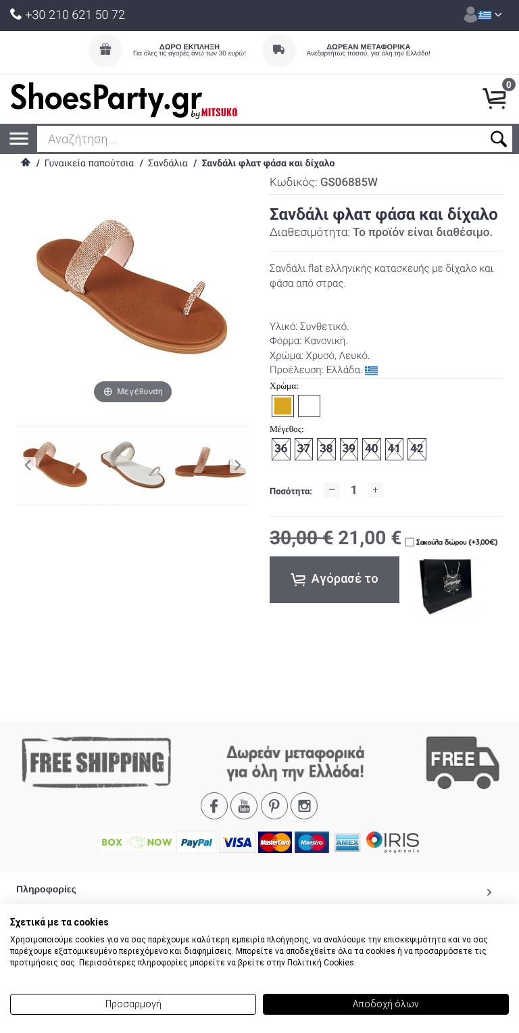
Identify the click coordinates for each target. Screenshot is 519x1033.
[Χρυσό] (210, 465)
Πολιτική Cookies (320, 962)
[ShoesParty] (124, 99)
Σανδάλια (168, 163)
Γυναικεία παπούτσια (89, 163)
